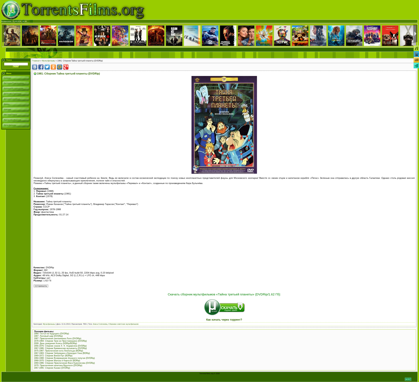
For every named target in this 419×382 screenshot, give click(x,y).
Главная (36, 61)
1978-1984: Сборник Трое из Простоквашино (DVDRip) (60, 341)
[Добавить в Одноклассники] (53, 67)
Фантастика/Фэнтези (12, 120)
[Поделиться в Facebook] (41, 67)
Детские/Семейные (12, 99)
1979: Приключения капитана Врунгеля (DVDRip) (58, 365)
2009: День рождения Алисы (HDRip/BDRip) (55, 343)
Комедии (7, 109)
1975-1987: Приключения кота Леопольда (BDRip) (58, 350)
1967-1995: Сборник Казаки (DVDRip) (52, 368)
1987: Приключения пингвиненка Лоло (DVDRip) (57, 338)
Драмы (6, 104)
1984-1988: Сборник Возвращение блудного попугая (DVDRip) (64, 358)
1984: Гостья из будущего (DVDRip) (51, 333)
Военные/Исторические (13, 88)
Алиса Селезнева (100, 324)
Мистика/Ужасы (10, 115)
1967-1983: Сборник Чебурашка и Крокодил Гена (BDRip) (62, 353)
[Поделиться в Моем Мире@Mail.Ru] (59, 67)
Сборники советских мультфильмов (123, 324)
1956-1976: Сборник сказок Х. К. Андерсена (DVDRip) (60, 346)
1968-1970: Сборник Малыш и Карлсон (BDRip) (57, 360)
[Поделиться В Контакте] (34, 67)
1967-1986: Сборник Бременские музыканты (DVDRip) (60, 348)
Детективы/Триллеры (12, 94)
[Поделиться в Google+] (65, 67)
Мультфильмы (10, 125)
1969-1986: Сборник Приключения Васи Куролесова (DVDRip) (64, 363)
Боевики (7, 78)
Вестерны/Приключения (14, 83)
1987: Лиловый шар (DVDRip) (48, 336)
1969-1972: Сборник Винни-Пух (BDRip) (53, 355)
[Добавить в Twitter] (47, 67)
